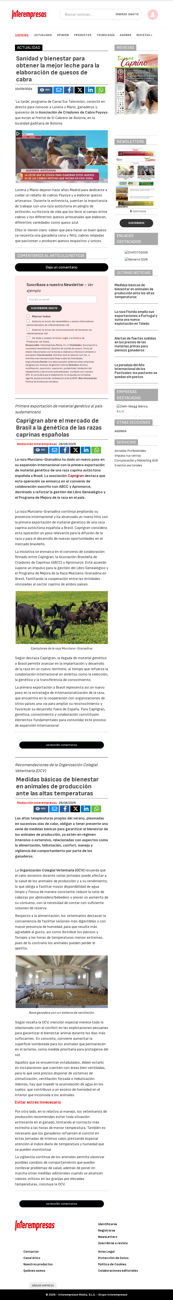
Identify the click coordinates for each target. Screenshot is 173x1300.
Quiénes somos (34, 1271)
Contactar (31, 1252)
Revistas (143, 35)
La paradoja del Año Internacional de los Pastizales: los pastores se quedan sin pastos (136, 371)
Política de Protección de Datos (42, 381)
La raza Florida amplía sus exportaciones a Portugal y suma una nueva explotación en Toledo (136, 318)
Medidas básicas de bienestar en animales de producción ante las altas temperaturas (134, 291)
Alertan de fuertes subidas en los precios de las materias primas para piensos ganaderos (135, 344)
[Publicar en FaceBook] (69, 90)
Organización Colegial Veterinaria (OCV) (52, 870)
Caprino (22, 35)
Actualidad (43, 35)
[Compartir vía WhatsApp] (100, 90)
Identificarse (107, 1224)
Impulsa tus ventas (128, 456)
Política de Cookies (112, 1264)
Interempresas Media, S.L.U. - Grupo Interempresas (92, 1294)
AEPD (74, 378)
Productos (83, 35)
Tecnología (106, 35)
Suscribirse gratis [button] (124, 14)
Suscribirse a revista (113, 1243)
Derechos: (74, 365)
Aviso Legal (61, 338)
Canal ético (31, 1258)
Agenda (125, 35)
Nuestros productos (38, 1264)
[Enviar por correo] (58, 90)
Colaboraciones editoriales (118, 1271)
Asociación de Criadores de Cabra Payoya (73, 112)
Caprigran (76, 476)
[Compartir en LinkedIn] (90, 90)
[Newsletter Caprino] (136, 177)
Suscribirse (136, 223)
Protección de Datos (113, 1258)
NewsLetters (107, 1237)
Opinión (63, 35)
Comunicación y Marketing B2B (136, 461)
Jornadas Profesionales (130, 451)
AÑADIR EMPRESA (43, 1285)
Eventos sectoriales (128, 465)
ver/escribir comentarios (61, 745)
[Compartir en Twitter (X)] (79, 90)
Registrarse (106, 1231)
